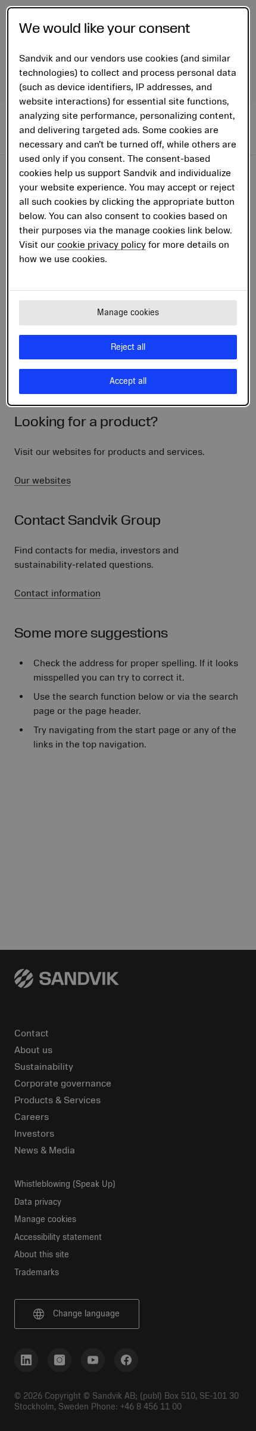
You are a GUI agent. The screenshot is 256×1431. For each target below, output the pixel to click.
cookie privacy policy (101, 245)
